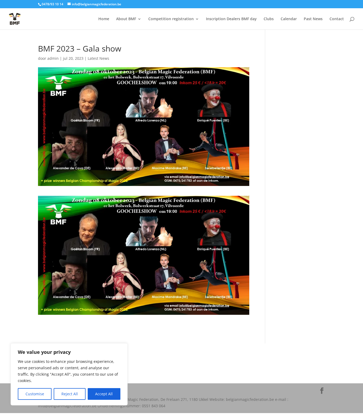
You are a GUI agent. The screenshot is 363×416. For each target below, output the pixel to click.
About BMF (126, 19)
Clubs (269, 19)
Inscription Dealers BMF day (231, 19)
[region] (69, 374)
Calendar (289, 19)
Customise (35, 393)
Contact (337, 19)
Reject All (69, 393)
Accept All (104, 393)
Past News (313, 19)
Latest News (98, 58)
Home (103, 19)
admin (53, 58)
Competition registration (171, 19)
